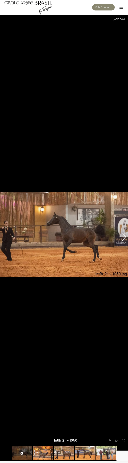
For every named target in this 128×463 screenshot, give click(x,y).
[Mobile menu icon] (121, 7)
